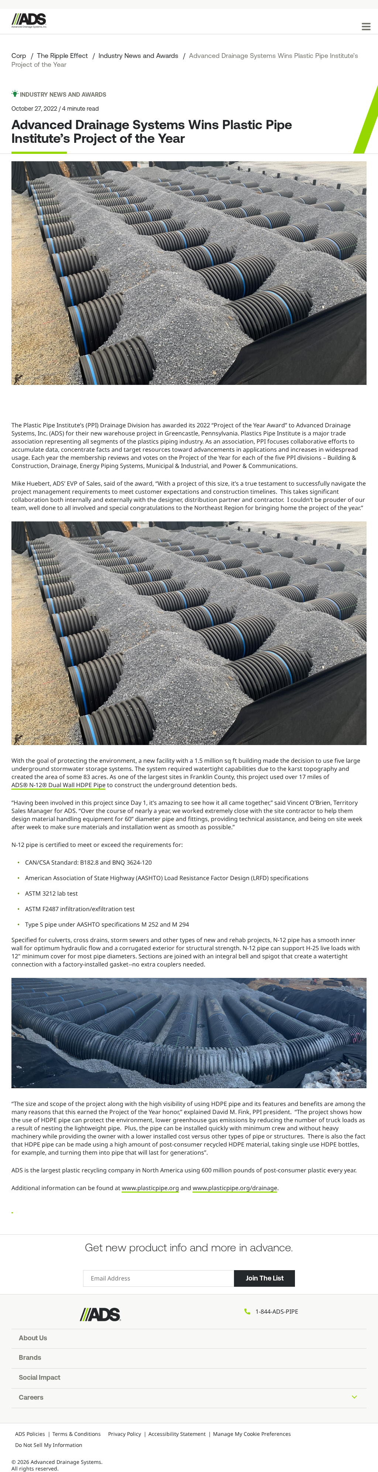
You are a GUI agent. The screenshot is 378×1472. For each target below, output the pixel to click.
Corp (18, 56)
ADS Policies (30, 1433)
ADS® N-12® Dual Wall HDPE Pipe (58, 785)
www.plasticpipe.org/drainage (235, 1188)
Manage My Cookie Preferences (252, 1433)
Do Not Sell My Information (48, 1444)
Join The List (265, 1278)
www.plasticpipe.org (150, 1188)
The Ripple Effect (62, 56)
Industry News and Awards (138, 56)
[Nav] (366, 26)
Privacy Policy (124, 1433)
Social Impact (39, 1378)
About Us (33, 1338)
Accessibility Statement (177, 1433)
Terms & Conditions (76, 1433)
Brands (30, 1358)
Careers (31, 1398)
